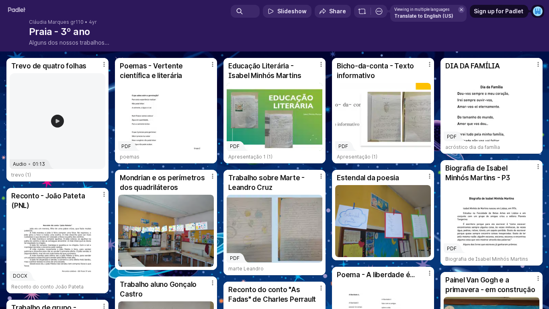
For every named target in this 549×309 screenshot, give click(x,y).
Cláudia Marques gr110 (56, 22)
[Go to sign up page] (537, 11)
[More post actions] (104, 64)
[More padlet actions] (379, 11)
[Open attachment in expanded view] (166, 231)
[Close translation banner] (461, 9)
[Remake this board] (362, 11)
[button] (57, 121)
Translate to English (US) (423, 16)
